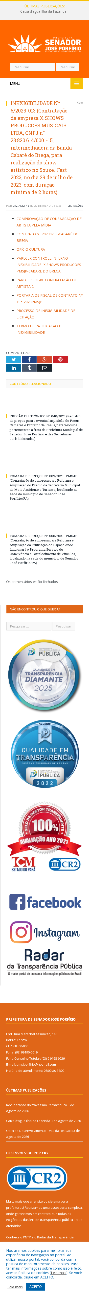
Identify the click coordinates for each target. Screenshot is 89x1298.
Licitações (75, 205)
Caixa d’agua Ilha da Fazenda (43, 11)
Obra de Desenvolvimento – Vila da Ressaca (39, 1130)
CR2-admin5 (21, 205)
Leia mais (58, 1272)
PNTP (27, 1237)
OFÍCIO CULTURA (31, 249)
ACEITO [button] (35, 1286)
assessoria (58, 1207)
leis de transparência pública (51, 1219)
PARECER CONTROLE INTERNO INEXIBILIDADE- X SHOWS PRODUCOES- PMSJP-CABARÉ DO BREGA (49, 264)
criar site (36, 1201)
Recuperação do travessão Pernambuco (36, 1105)
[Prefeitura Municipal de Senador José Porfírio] (44, 42)
